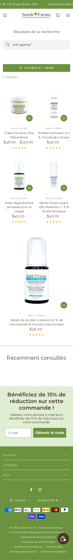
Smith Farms (29, 527)
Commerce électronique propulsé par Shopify (36, 532)
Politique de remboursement (38, 537)
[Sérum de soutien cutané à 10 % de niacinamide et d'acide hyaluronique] (36, 270)
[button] (58, 15)
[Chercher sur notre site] (8, 45)
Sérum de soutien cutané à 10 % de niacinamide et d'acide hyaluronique (36, 322)
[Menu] (5, 15)
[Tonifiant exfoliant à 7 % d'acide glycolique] (54, 105)
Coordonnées (55, 546)
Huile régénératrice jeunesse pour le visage (19, 207)
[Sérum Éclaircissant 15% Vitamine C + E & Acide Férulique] (54, 175)
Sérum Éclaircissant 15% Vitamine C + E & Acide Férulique (54, 207)
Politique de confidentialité (38, 541)
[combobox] (32, 45)
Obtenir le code (49, 433)
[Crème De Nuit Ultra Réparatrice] (19, 105)
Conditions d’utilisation (28, 546)
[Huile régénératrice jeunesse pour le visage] (19, 175)
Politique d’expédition (54, 551)
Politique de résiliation (23, 551)
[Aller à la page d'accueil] (36, 15)
